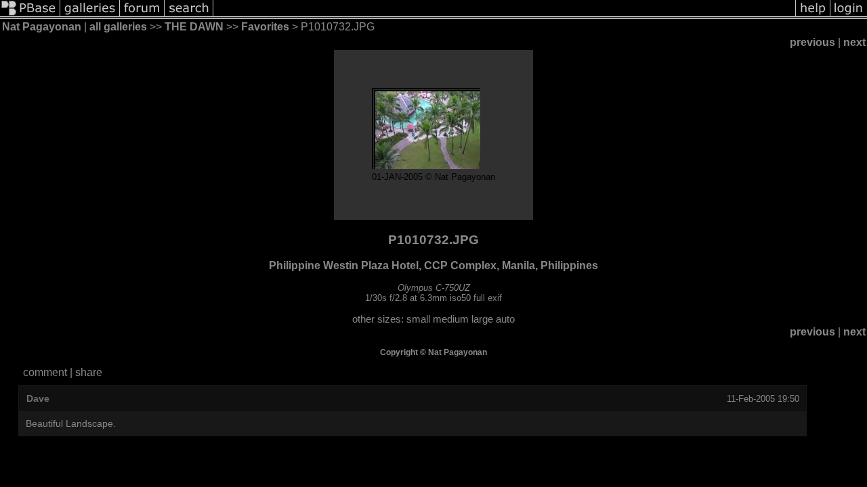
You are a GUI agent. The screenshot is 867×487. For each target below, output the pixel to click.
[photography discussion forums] (142, 15)
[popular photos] (504, 15)
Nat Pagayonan (41, 26)
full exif (487, 298)
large (482, 319)
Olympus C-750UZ (434, 288)
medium (451, 319)
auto (505, 319)
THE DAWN (194, 26)
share (88, 372)
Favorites (265, 26)
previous (812, 42)
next (854, 42)
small (418, 319)
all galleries (118, 26)
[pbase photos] (30, 15)
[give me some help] (812, 15)
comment (45, 372)
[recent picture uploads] (90, 15)
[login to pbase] (848, 15)
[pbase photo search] (189, 15)
